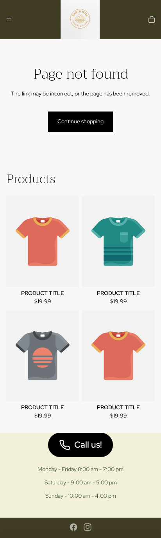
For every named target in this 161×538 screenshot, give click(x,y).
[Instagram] (87, 527)
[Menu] (9, 20)
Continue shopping (80, 121)
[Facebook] (73, 527)
